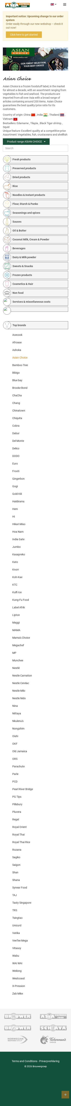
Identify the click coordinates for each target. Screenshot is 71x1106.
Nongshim (18, 728)
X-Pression (18, 986)
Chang (16, 403)
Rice (15, 186)
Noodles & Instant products (28, 194)
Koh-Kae (17, 577)
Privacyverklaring (49, 1061)
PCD (14, 781)
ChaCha (17, 395)
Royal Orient (19, 827)
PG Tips (16, 796)
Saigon (16, 864)
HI (13, 516)
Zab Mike (17, 993)
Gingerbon (18, 478)
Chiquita (17, 418)
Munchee (17, 660)
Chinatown (18, 410)
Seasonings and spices (26, 212)
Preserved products (24, 168)
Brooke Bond (19, 387)
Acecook (17, 334)
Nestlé (16, 668)
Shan (15, 872)
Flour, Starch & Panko (25, 203)
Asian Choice (19, 357)
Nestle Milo (18, 690)
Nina (15, 705)
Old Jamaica (19, 751)
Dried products (21, 177)
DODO (16, 456)
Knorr (15, 569)
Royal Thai (18, 834)
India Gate (18, 539)
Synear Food (19, 887)
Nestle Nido (19, 698)
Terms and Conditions (24, 1061)
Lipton (16, 615)
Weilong (17, 970)
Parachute (18, 766)
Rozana (16, 849)
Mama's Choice (21, 637)
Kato (15, 562)
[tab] (37, 159)
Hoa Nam (17, 531)
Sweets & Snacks (22, 266)
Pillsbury (17, 804)
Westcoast (18, 978)
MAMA (16, 630)
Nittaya (16, 713)
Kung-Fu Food (20, 599)
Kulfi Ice (17, 592)
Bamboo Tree (20, 365)
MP (14, 652)
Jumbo (16, 546)
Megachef (18, 645)
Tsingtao (17, 917)
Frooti (15, 471)
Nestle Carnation (22, 675)
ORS (14, 758)
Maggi (16, 622)
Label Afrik (18, 607)
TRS (14, 910)
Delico (15, 448)
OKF (14, 743)
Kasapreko (18, 554)
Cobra (16, 425)
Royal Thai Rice (21, 842)
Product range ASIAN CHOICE (24, 141)
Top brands (19, 325)
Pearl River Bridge (22, 789)
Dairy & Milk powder (24, 257)
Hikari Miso (18, 524)
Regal (15, 819)
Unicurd (16, 925)
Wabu (15, 955)
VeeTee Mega (20, 940)
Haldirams (18, 501)
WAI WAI (17, 963)
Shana (16, 880)
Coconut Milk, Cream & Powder (30, 239)
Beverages (18, 248)
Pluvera (16, 811)
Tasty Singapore (21, 902)
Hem (15, 509)
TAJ (14, 895)
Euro (15, 463)
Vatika (16, 933)
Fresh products (21, 159)
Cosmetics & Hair (22, 283)
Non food (17, 292)
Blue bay (17, 380)
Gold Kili (17, 493)
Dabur (16, 433)
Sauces (16, 221)
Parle (15, 774)
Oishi (15, 736)
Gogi (15, 486)
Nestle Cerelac (20, 683)
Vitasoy (16, 948)
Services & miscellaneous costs (31, 301)
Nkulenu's (17, 721)
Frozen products (22, 275)
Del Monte (18, 440)
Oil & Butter (19, 230)
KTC (14, 584)
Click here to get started (24, 34)
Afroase (17, 342)
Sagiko (16, 857)
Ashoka (16, 350)
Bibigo (16, 372)
